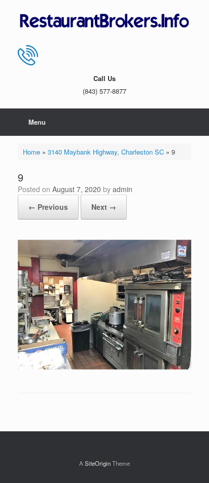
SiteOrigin (98, 463)
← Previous (48, 207)
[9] (104, 366)
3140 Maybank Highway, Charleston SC (106, 152)
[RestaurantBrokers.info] (104, 21)
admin (122, 189)
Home (31, 152)
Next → (103, 207)
